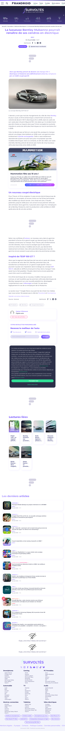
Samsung (27, 693)
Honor (47, 678)
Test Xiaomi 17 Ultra (11, 719)
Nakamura (48, 710)
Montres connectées (10, 702)
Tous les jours (16, 332)
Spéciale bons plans (43, 332)
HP (46, 680)
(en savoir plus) (44, 366)
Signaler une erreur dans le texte (19, 296)
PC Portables (48, 670)
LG (25, 689)
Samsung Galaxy (9, 680)
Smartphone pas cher (41, 716)
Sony (26, 695)
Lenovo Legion (29, 675)
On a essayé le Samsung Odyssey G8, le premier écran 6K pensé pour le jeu (28, 613)
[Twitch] (37, 667)
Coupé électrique (37, 305)
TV (24, 686)
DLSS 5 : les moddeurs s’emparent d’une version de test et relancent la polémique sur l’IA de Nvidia (29, 576)
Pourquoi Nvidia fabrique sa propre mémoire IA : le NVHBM (29, 504)
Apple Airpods (49, 688)
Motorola (7, 677)
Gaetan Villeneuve (22, 311)
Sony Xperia (8, 681)
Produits (14, 305)
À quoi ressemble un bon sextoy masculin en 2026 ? (27, 541)
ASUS (26, 673)
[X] (21, 667)
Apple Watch (8, 706)
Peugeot (7, 695)
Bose (46, 689)
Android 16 (24, 719)
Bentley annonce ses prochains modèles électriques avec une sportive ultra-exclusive (26, 438)
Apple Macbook (49, 674)
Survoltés (10, 26)
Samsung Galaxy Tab (30, 710)
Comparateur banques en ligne (39, 719)
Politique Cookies (36, 725)
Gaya (46, 707)
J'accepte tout (33, 381)
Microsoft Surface (50, 681)
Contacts (25, 725)
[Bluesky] (43, 667)
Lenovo (47, 677)
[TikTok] (40, 667)
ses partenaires (23, 371)
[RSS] (31, 667)
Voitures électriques (20, 26)
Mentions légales (6, 725)
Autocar (27, 238)
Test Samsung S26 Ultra (32, 722)
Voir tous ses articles (18, 317)
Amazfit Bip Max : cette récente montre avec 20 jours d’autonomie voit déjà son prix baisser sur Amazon (27, 601)
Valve (26, 683)
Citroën (7, 690)
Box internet (55, 719)
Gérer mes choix (32, 384)
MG (5, 693)
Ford (6, 692)
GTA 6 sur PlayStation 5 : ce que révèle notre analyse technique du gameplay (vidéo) (27, 552)
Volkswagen (27, 283)
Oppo (6, 678)
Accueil (4, 26)
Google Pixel (8, 674)
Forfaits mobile (27, 716)
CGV (63, 725)
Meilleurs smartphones (12, 716)
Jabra (46, 690)
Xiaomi (6, 683)
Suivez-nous (22, 46)
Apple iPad (28, 704)
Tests (41, 3)
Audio (46, 686)
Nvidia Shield (28, 680)
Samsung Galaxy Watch (11, 711)
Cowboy (47, 704)
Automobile (7, 686)
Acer (46, 673)
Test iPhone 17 (55, 716)
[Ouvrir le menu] (2, 3)
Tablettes (27, 702)
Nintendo (27, 678)
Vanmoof (47, 713)
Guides (47, 3)
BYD (6, 689)
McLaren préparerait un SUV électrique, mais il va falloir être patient (50, 438)
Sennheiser (48, 696)
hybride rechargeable (25, 136)
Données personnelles (52, 725)
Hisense (27, 688)
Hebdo (29, 332)
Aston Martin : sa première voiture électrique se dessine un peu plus (26, 464)
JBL (46, 692)
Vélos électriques (50, 702)
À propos (17, 725)
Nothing (47, 693)
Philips (27, 692)
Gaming (26, 670)
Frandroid (41, 293)
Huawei (7, 675)
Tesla (6, 698)
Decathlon (48, 706)
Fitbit (6, 707)
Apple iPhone (8, 673)
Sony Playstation (29, 681)
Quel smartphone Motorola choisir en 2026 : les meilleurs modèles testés (28, 564)
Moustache (48, 708)
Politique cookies (19, 377)
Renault (7, 696)
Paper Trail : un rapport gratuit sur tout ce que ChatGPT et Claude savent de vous (14, 438)
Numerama (51, 293)
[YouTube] (34, 667)
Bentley (53, 115)
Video (13, 550)
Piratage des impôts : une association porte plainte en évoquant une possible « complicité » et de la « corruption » (29, 625)
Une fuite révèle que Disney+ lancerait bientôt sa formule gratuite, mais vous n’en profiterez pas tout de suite (28, 589)
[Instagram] (24, 667)
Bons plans (56, 3)
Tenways (47, 711)
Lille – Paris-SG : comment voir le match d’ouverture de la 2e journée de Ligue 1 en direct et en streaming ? (29, 528)
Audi (6, 688)
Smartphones (8, 670)
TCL (26, 696)
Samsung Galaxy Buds (51, 695)
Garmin (7, 708)
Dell (46, 675)
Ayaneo (27, 674)
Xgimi (26, 698)
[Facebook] (27, 667)
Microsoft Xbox (29, 677)
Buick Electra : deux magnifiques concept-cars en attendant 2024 (14, 464)
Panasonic (28, 690)
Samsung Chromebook (51, 683)
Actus (35, 3)
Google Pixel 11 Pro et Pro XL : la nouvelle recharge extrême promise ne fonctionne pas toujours (29, 516)
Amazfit (7, 704)
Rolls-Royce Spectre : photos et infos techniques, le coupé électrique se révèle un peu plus (38, 438)
